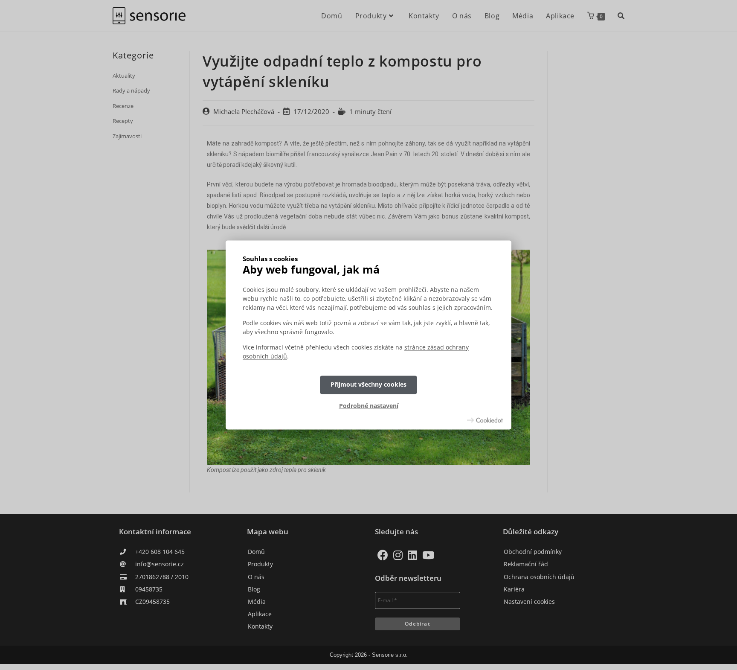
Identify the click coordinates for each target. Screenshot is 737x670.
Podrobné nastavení (368, 405)
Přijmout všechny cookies (368, 385)
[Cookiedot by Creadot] (485, 420)
